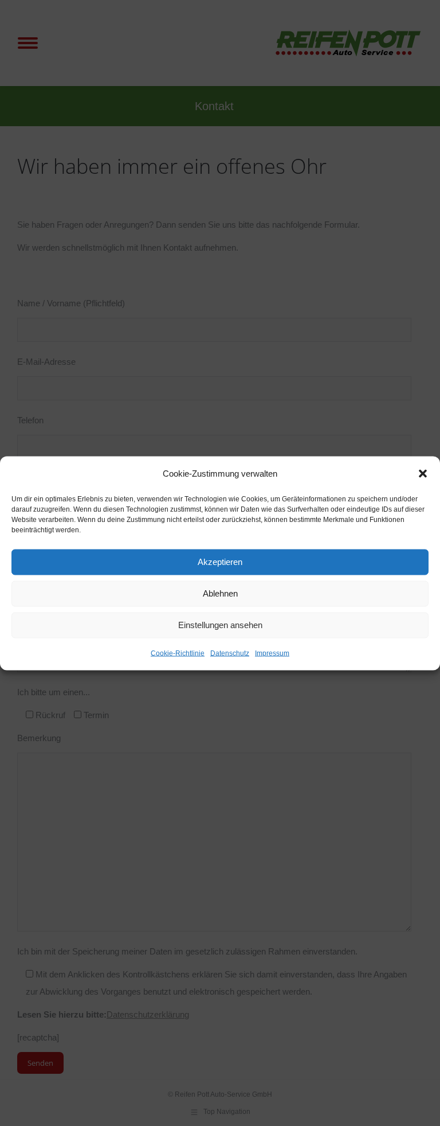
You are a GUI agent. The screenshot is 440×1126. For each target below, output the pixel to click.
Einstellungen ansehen (220, 625)
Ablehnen (220, 593)
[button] (423, 473)
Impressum (272, 653)
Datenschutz (229, 653)
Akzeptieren (220, 562)
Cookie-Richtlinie (178, 653)
